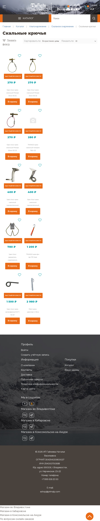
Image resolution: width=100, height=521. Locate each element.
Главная (7, 26)
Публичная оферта (32, 379)
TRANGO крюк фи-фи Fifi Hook (33, 255)
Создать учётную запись (35, 354)
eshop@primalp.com (50, 491)
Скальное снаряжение (62, 26)
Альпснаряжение (37, 26)
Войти (24, 350)
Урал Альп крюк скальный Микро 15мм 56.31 (12, 93)
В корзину (12, 102)
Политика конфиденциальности (39, 384)
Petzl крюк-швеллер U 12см (33, 310)
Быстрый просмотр (13, 76)
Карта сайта (28, 388)
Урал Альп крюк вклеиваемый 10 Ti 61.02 (12, 312)
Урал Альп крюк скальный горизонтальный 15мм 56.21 (12, 203)
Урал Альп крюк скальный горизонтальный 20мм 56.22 (33, 203)
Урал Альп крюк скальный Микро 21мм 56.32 (33, 93)
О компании (28, 365)
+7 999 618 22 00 (50, 479)
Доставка (26, 374)
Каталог (28, 18)
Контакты (26, 370)
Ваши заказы (72, 370)
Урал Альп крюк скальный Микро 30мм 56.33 (12, 147)
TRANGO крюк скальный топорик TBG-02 (33, 147)
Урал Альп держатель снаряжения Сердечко (12, 257)
